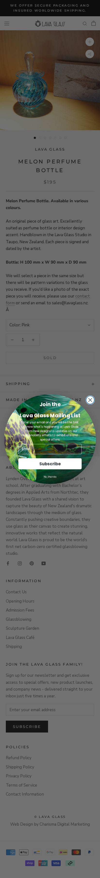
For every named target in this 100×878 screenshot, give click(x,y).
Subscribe (50, 464)
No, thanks (50, 476)
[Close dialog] (90, 400)
